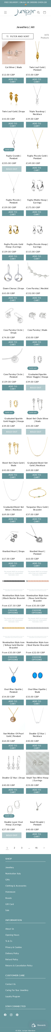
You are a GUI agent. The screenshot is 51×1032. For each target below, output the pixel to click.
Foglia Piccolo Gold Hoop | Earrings (13, 245)
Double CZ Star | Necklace (37, 734)
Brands (8, 898)
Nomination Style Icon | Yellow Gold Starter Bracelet (13, 645)
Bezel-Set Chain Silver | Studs (37, 419)
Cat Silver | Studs (13, 67)
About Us (9, 929)
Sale (7, 910)
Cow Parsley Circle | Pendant (14, 375)
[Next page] (44, 848)
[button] (5, 12)
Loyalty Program (12, 996)
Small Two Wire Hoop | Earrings (37, 779)
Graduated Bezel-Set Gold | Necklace (37, 464)
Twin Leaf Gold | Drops (13, 111)
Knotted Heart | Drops (14, 551)
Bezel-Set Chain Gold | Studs (13, 464)
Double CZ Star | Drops (13, 777)
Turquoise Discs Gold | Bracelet (37, 508)
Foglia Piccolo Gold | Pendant (37, 157)
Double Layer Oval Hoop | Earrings (13, 823)
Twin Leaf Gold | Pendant (37, 68)
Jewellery (9, 867)
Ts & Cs (8, 941)
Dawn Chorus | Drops (13, 288)
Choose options (13, 611)
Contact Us (10, 984)
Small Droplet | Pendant (37, 823)
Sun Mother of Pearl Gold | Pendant (13, 734)
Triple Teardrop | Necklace (37, 112)
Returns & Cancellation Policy (18, 965)
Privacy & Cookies (13, 947)
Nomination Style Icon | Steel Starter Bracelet (37, 643)
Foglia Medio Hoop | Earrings (37, 201)
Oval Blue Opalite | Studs (37, 690)
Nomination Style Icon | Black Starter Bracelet (13, 596)
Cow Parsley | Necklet (37, 288)
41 (36, 848)
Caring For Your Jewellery (16, 990)
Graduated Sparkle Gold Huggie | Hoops (13, 419)
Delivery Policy (12, 953)
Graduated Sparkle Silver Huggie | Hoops (37, 375)
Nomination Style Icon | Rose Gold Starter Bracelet (37, 598)
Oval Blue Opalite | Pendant (13, 690)
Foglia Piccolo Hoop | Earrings (37, 245)
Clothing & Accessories (15, 886)
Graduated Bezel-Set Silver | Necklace (13, 508)
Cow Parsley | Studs (37, 330)
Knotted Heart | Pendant (37, 552)
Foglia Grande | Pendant (13, 157)
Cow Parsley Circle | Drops (14, 331)
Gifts (7, 879)
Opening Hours (12, 935)
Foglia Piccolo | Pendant (13, 201)
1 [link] (7, 847)
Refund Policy (11, 959)
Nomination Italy (13, 873)
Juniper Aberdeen (28, 1030)
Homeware (10, 892)
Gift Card (9, 904)
